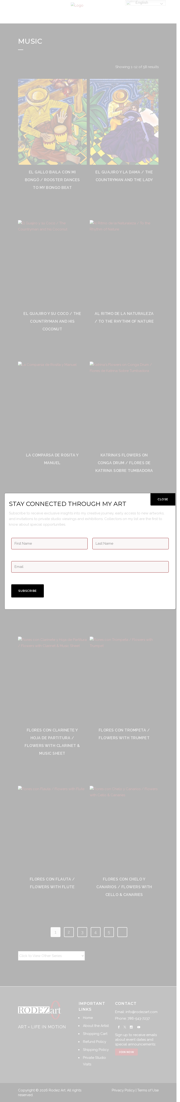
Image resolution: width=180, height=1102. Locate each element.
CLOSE (163, 499)
